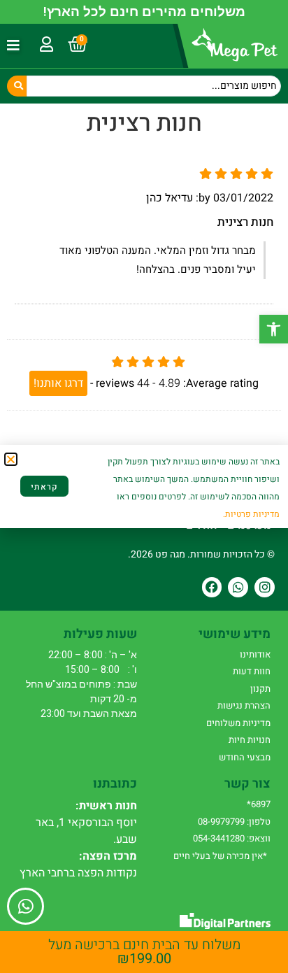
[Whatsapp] (238, 587)
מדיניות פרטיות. (251, 514)
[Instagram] (264, 587)
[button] (273, 329)
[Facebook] (212, 587)
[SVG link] (225, 921)
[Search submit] (17, 86)
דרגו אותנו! (58, 383)
